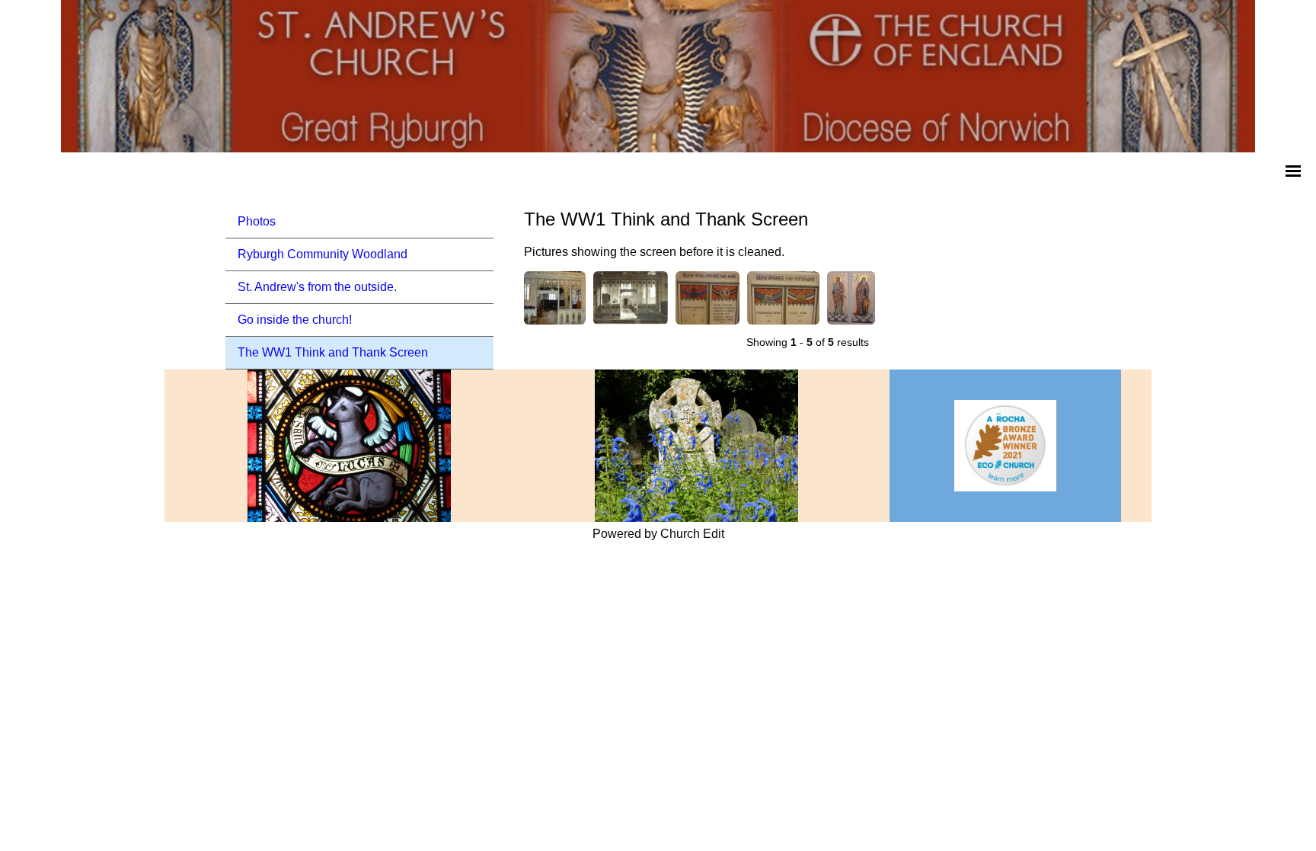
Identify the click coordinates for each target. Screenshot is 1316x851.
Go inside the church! (295, 319)
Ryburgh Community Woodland (322, 254)
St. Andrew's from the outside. (317, 286)
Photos (257, 221)
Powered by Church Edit (658, 533)
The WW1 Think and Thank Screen (333, 352)
